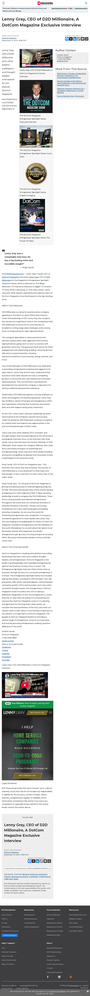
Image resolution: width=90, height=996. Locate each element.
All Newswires (29, 915)
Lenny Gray (34, 277)
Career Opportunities (55, 964)
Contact (50, 968)
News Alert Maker (76, 931)
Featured (50, 919)
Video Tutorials (7, 956)
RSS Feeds (73, 923)
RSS (71, 8)
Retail (16, 879)
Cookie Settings (22, 988)
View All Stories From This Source (70, 96)
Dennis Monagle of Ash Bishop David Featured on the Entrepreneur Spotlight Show (71, 83)
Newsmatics (74, 985)
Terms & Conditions (9, 985)
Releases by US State (55, 931)
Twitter (5, 650)
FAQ (3, 948)
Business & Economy (20, 877)
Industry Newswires (31, 927)
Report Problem (8, 964)
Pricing (4, 923)
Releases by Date (53, 935)
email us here (8, 641)
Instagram (6, 657)
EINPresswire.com (15, 274)
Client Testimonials (9, 960)
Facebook (6, 647)
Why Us (4, 919)
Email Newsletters (81, 8)
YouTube (6, 660)
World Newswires (30, 919)
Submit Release (10, 935)
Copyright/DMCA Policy (29, 985)
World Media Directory (59, 8)
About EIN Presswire (54, 948)
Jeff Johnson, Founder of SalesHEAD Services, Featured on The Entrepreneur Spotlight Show (71, 76)
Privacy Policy (7, 988)
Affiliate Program (75, 919)
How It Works (7, 915)
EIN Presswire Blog (54, 952)
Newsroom (51, 956)
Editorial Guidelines (9, 952)
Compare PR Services (10, 931)
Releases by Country (54, 927)
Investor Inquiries (53, 960)
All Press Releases (53, 915)
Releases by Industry (54, 923)
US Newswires (29, 923)
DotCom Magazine (9, 38)
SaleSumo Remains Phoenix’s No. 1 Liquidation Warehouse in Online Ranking (71, 91)
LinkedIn (6, 654)
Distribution (6, 927)
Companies (33, 877)
